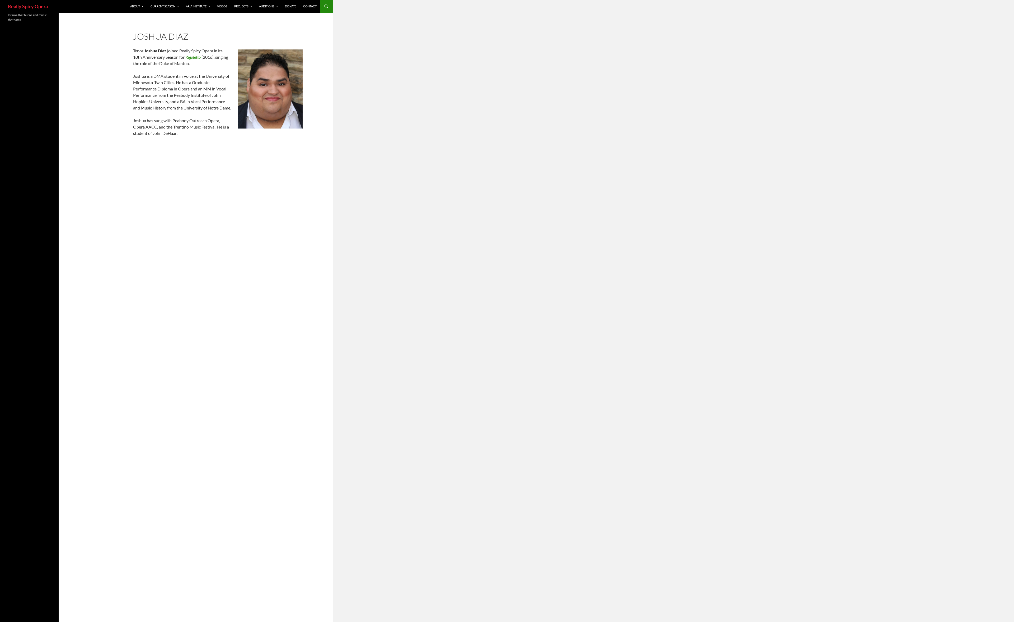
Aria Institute (196, 6)
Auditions (266, 6)
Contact (310, 6)
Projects (241, 6)
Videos (222, 6)
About (135, 6)
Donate (290, 6)
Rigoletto (193, 57)
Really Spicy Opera (28, 6)
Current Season (163, 6)
